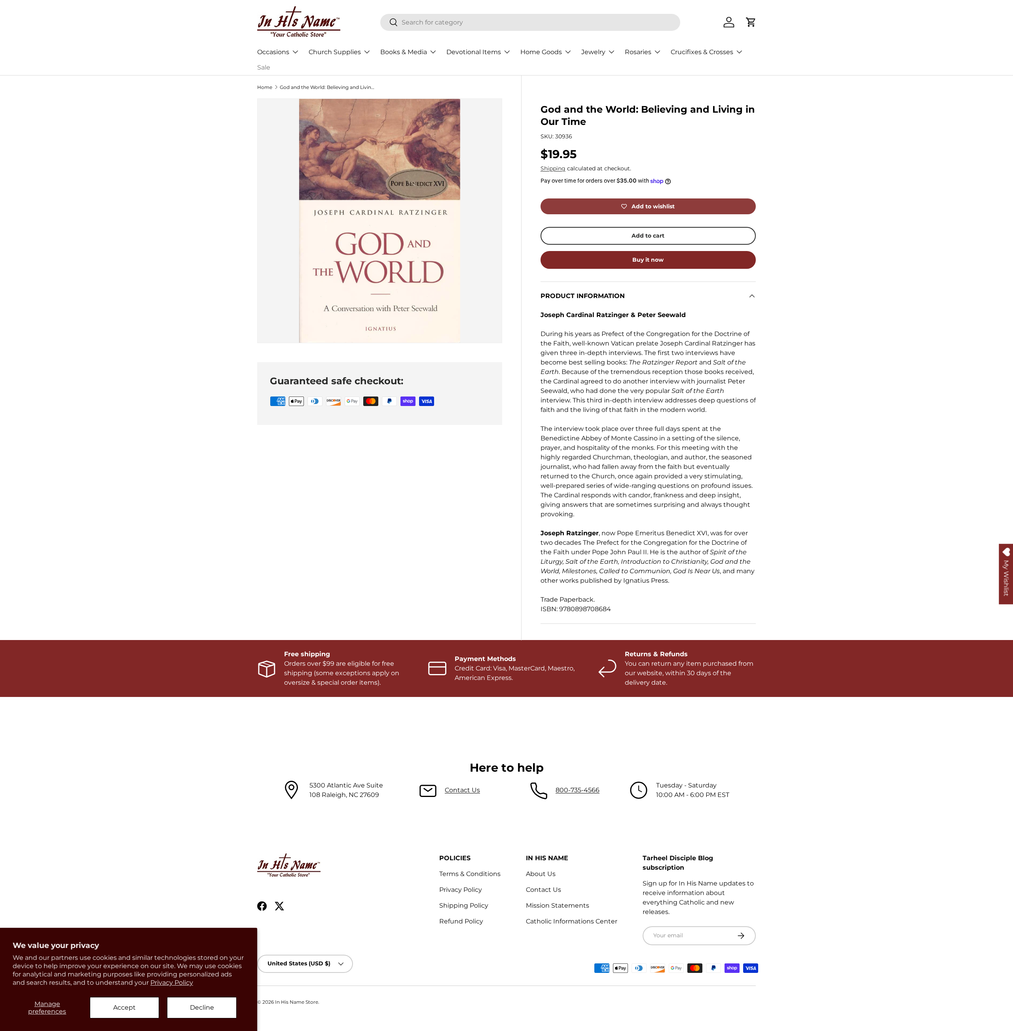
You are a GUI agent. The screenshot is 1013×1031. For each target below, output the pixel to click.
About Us (541, 874)
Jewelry (593, 52)
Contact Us (462, 790)
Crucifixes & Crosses (702, 52)
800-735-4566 (577, 790)
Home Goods (541, 52)
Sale (263, 67)
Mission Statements (557, 905)
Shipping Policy (463, 905)
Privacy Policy (171, 982)
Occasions (273, 52)
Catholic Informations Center (571, 921)
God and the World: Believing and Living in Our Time (327, 87)
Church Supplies (335, 52)
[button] (751, 22)
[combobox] (530, 22)
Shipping (553, 168)
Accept (124, 1007)
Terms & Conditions (470, 874)
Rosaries (638, 52)
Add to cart (648, 235)
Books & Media (403, 52)
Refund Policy (461, 921)
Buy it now (648, 259)
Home (264, 87)
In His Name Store (296, 1002)
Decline (202, 1007)
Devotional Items (473, 52)
